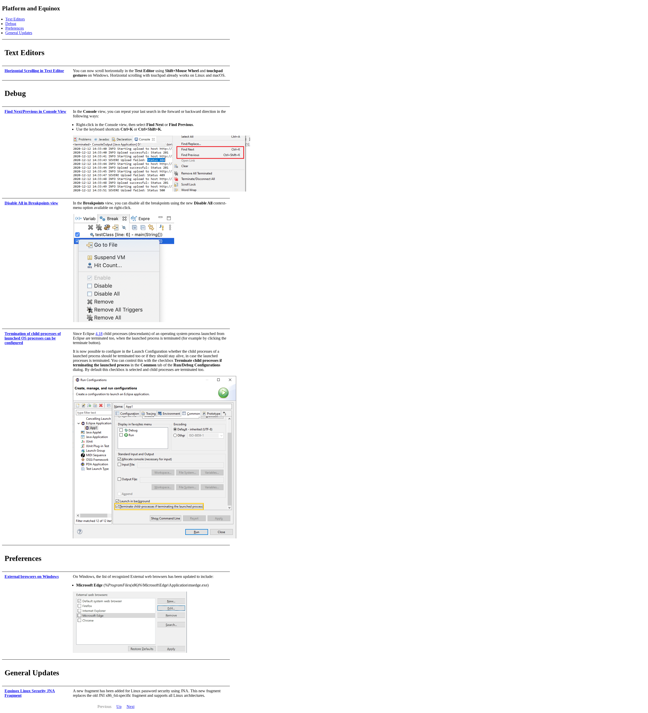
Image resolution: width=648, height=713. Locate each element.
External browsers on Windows (32, 576)
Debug (10, 24)
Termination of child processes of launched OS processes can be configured (33, 338)
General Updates (18, 33)
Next (130, 706)
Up (119, 706)
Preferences (14, 28)
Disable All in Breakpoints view (31, 203)
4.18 (99, 333)
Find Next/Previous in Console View (35, 111)
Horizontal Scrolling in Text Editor (34, 71)
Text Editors (15, 19)
